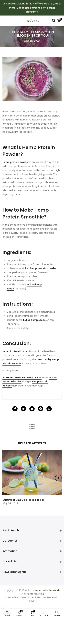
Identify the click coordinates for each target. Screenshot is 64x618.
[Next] (58, 478)
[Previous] (6, 478)
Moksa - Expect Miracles (32, 597)
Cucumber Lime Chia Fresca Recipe (23, 499)
